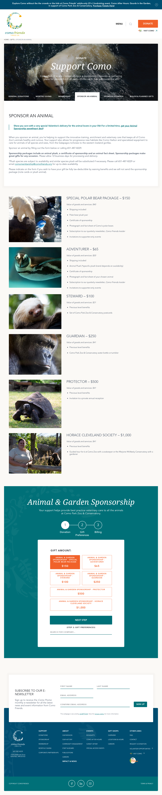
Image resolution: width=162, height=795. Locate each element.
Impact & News (69, 761)
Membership (64, 96)
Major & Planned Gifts (142, 96)
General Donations (18, 96)
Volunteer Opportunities (140, 749)
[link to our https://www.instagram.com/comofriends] (90, 783)
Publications (67, 753)
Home (6, 40)
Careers (65, 757)
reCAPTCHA (83, 714)
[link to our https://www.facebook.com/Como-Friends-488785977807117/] (71, 783)
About (65, 731)
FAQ (131, 735)
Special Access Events (95, 748)
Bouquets (90, 735)
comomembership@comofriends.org (33, 164)
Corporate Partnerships (49, 753)
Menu (119, 24)
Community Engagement (72, 744)
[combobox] (81, 632)
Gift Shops (113, 731)
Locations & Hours (116, 740)
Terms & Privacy (147, 783)
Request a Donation (138, 744)
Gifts (12, 40)
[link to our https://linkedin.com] (81, 783)
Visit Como (149, 30)
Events (89, 731)
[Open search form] (130, 24)
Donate (148, 24)
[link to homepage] (15, 24)
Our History (67, 740)
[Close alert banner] (156, 4)
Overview (112, 735)
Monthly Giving (44, 96)
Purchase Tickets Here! (104, 5)
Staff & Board (68, 748)
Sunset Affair (91, 744)
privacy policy (99, 714)
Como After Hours (94, 740)
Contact (133, 740)
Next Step (81, 620)
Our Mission (67, 735)
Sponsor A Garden (113, 96)
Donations (43, 735)
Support (43, 731)
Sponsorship (44, 740)
